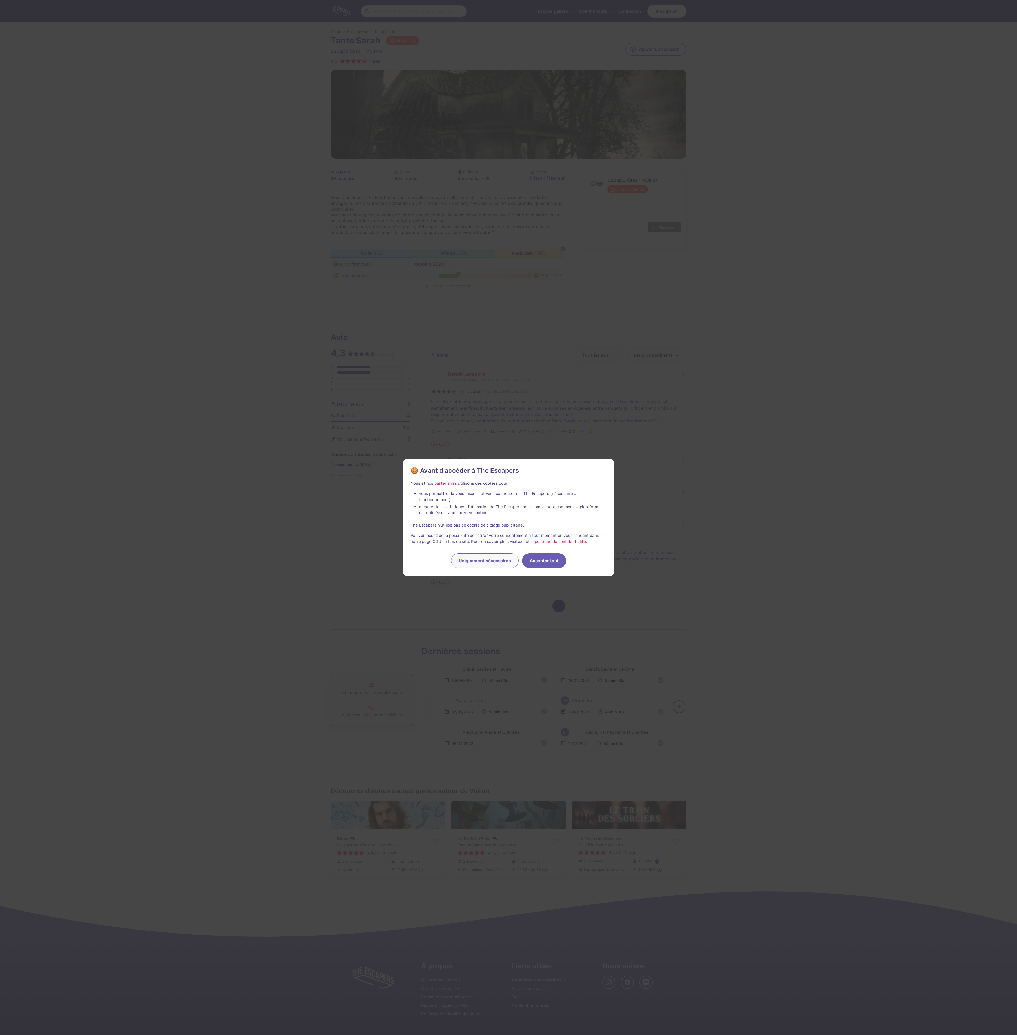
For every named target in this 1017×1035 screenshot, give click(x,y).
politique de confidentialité (560, 541)
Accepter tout (544, 560)
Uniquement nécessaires (485, 560)
